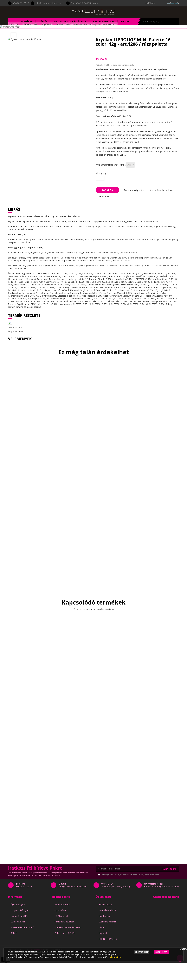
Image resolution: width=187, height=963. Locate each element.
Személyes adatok (107, 910)
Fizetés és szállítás (19, 916)
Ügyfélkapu (103, 896)
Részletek (114, 957)
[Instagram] (31, 12)
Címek (102, 927)
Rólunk (14, 933)
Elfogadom (161, 951)
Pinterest (112, 50)
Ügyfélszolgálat (18, 904)
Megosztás (96, 50)
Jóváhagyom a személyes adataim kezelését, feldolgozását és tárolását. (130, 874)
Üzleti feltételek (18, 921)
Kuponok (103, 933)
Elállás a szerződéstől (64, 933)
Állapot (11, 331)
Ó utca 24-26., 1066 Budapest (84, 3)
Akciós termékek (62, 904)
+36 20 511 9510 (20, 3)
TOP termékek (61, 916)
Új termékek (60, 910)
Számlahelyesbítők (107, 921)
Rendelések (104, 916)
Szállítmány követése (64, 921)
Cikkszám (12, 327)
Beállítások (142, 951)
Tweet (101, 50)
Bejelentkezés (105, 904)
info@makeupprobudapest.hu (50, 3)
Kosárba (107, 190)
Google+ (107, 50)
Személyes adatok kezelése (67, 927)
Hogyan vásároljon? (20, 910)
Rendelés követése (108, 938)
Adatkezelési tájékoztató (22, 927)
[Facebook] (23, 12)
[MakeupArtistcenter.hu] (93, 11)
